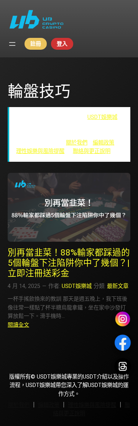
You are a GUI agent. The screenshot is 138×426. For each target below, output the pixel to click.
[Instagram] (122, 319)
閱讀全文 (18, 325)
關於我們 (76, 143)
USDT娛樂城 (102, 117)
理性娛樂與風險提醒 (40, 151)
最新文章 (117, 286)
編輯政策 (103, 143)
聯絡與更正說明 (91, 151)
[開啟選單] (12, 44)
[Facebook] (122, 342)
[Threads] (122, 366)
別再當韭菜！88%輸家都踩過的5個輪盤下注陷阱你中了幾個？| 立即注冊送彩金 (69, 262)
